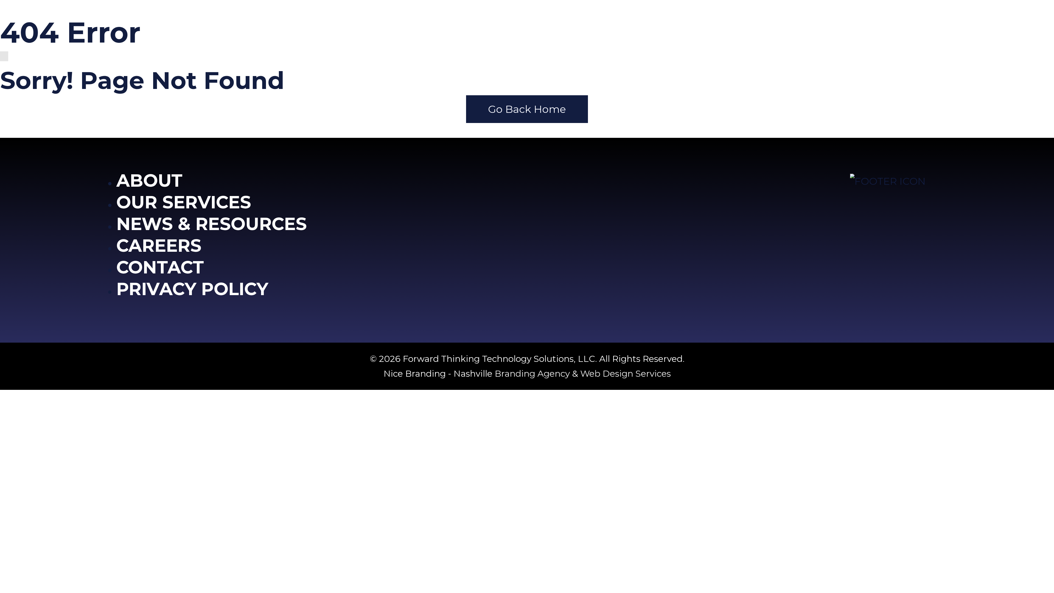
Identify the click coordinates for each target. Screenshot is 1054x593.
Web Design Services (625, 373)
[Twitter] (878, 201)
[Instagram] (898, 201)
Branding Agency (532, 373)
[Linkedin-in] (919, 201)
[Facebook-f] (858, 201)
